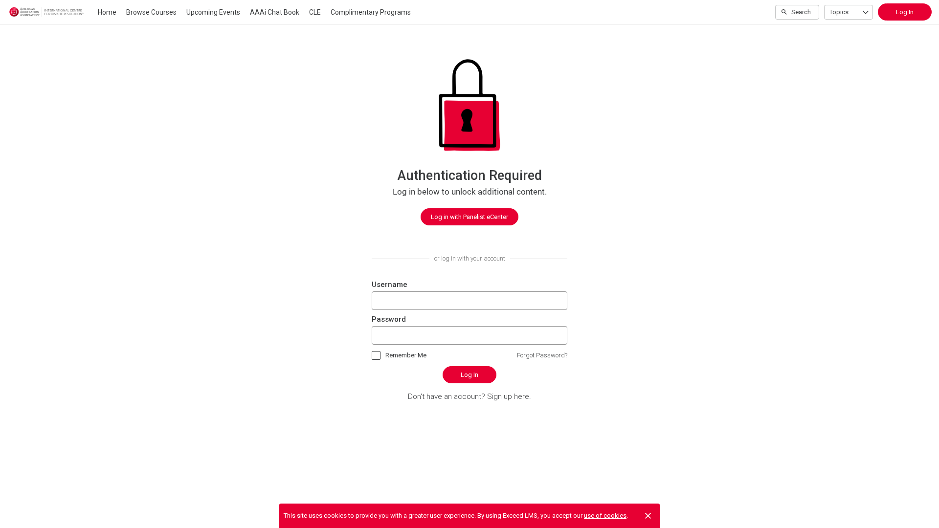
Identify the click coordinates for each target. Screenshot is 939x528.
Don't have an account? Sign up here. (469, 396)
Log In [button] (905, 12)
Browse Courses (151, 12)
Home (107, 12)
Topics (839, 12)
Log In (469, 374)
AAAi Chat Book (274, 12)
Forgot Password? (542, 355)
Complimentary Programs (371, 12)
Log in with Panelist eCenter (469, 216)
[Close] (648, 515)
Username (389, 284)
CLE (315, 12)
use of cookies (605, 515)
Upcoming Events (213, 12)
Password (389, 319)
